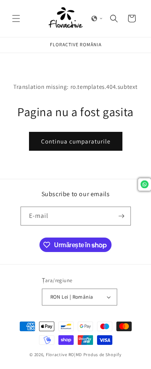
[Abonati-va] (121, 216)
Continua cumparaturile (75, 141)
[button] (16, 18)
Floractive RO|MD (64, 354)
